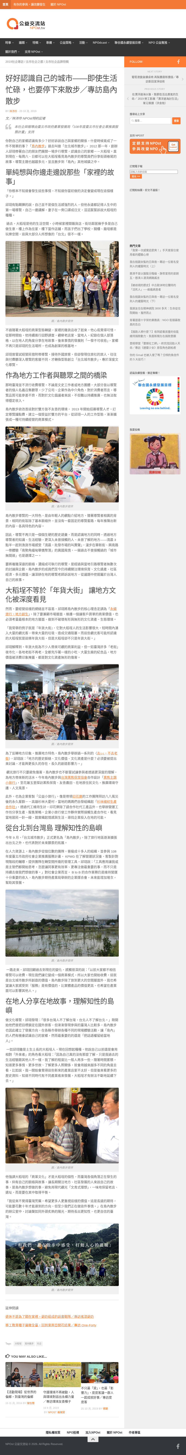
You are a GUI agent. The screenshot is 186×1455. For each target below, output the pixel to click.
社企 (39, 1343)
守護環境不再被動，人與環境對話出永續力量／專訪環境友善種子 (58, 1397)
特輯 (35, 42)
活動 (82, 42)
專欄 (49, 42)
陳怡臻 (31, 1403)
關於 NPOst (58, 4)
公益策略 (65, 42)
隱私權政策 (53, 1432)
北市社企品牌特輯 (57, 61)
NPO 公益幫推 (158, 42)
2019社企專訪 (14, 61)
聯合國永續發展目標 (128, 42)
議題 (22, 42)
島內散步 (29, 1343)
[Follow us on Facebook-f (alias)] (178, 61)
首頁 (5, 4)
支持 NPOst (32, 51)
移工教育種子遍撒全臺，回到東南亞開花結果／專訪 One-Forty (50, 1325)
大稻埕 (18, 1343)
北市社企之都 (34, 61)
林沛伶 (13, 111)
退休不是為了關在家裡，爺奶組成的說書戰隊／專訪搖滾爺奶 (49, 1317)
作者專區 (134, 1432)
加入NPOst (93, 1432)
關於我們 (11, 51)
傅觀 (105, 1408)
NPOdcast (100, 42)
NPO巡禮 (73, 1432)
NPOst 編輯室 (56, 1412)
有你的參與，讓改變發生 (29, 4)
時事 (8, 42)
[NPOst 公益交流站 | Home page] (26, 23)
